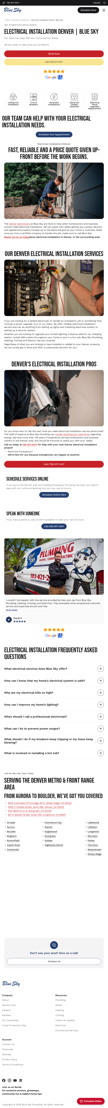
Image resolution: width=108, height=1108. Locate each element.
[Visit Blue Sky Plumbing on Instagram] (9, 1080)
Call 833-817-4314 (54, 526)
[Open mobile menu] (104, 10)
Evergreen (50, 836)
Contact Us (54, 961)
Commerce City (53, 822)
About (5, 1000)
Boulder (11, 831)
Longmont (93, 831)
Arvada (11, 822)
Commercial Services (66, 1030)
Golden (49, 840)
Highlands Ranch (54, 845)
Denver (49, 827)
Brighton (12, 836)
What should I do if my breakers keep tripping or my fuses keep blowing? (48, 740)
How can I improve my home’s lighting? (31, 704)
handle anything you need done (72, 434)
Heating (59, 1010)
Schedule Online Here (54, 494)
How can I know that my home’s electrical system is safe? (44, 680)
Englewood (51, 831)
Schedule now (88, 10)
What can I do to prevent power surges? (32, 728)
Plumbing (60, 1000)
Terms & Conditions (12, 1064)
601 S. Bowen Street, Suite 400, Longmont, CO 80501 (37, 814)
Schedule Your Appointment (54, 134)
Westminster (95, 849)
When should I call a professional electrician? (35, 716)
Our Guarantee (10, 1020)
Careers (6, 1010)
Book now (54, 53)
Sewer (58, 1005)
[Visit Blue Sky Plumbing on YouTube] (15, 1080)
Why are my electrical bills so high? (28, 692)
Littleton (92, 827)
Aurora (11, 827)
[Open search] (104, 3)
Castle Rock (13, 845)
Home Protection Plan (14, 1025)
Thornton (93, 845)
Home (7, 20)
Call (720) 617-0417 (54, 62)
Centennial (13, 849)
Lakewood (93, 822)
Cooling (59, 1015)
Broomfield (13, 840)
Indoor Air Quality (65, 1020)
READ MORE (12, 610)
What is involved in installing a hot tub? (31, 753)
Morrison (92, 836)
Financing (7, 1049)
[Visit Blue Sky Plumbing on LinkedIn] (20, 1080)
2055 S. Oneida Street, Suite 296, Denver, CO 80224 (36, 807)
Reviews (6, 1015)
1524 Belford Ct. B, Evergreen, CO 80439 (29, 810)
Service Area (9, 1005)
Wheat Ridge (95, 854)
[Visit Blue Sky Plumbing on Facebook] (3, 1080)
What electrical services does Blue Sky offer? (35, 668)
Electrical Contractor (20, 20)
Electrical (60, 1025)
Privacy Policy (9, 1059)
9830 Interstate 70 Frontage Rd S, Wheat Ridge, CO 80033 (40, 803)
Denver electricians (19, 223)
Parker (91, 840)
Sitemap (6, 1054)
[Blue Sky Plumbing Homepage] (12, 10)
